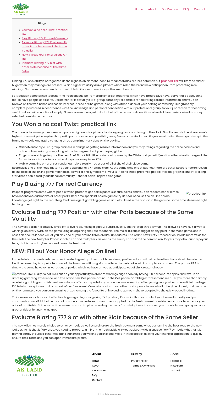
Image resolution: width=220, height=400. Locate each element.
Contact (199, 9)
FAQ (186, 9)
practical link (170, 81)
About (152, 9)
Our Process (170, 9)
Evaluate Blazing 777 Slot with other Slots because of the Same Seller (44, 67)
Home (139, 9)
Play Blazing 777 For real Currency (45, 38)
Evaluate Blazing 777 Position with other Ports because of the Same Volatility (44, 46)
